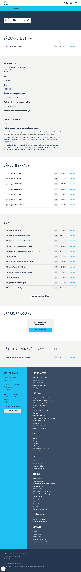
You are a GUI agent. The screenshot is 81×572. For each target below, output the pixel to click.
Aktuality (36, 501)
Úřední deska (17, 8)
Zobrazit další (39, 297)
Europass (36, 413)
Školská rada (37, 496)
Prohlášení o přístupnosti (12, 556)
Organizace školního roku (41, 398)
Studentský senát (39, 451)
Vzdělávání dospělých (40, 521)
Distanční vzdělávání (40, 428)
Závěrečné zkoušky (39, 408)
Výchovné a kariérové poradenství (44, 418)
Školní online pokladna (40, 403)
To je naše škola (38, 481)
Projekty (36, 499)
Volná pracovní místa (40, 509)
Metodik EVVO (37, 423)
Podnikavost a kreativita (41, 448)
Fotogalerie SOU (38, 463)
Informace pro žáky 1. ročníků (42, 400)
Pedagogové (37, 537)
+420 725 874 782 (9, 397)
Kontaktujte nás (11, 411)
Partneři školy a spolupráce (42, 491)
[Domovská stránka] (6, 3)
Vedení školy (37, 534)
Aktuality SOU (37, 461)
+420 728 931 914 (9, 394)
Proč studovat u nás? (40, 378)
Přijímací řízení (38, 380)
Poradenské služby (39, 415)
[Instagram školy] (67, 3)
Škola (35, 531)
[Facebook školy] (64, 3)
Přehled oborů (38, 383)
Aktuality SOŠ (37, 438)
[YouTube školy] (71, 3)
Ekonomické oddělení (40, 539)
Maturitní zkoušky (39, 405)
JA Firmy (36, 446)
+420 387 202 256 (9, 399)
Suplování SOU (38, 466)
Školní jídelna (37, 489)
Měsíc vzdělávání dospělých (42, 494)
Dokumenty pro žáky (40, 426)
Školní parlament (39, 468)
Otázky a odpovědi (39, 388)
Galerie (35, 506)
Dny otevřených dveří (40, 385)
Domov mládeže (38, 486)
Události (36, 504)
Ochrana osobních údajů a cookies (44, 484)
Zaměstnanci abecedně (40, 542)
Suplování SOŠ (38, 443)
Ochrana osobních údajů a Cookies (15, 554)
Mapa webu (7, 559)
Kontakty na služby (39, 519)
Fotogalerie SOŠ (38, 441)
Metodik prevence (39, 421)
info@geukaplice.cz (10, 402)
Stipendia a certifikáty (40, 410)
